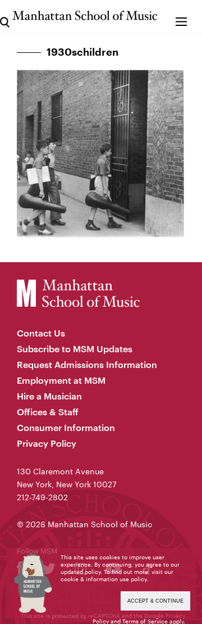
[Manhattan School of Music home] (85, 15)
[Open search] (5, 16)
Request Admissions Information (87, 364)
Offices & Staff (48, 411)
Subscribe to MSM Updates (74, 348)
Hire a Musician (49, 395)
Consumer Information (66, 427)
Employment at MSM (61, 380)
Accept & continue (155, 601)
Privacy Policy (46, 443)
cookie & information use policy (103, 579)
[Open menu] (181, 16)
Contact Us (41, 332)
